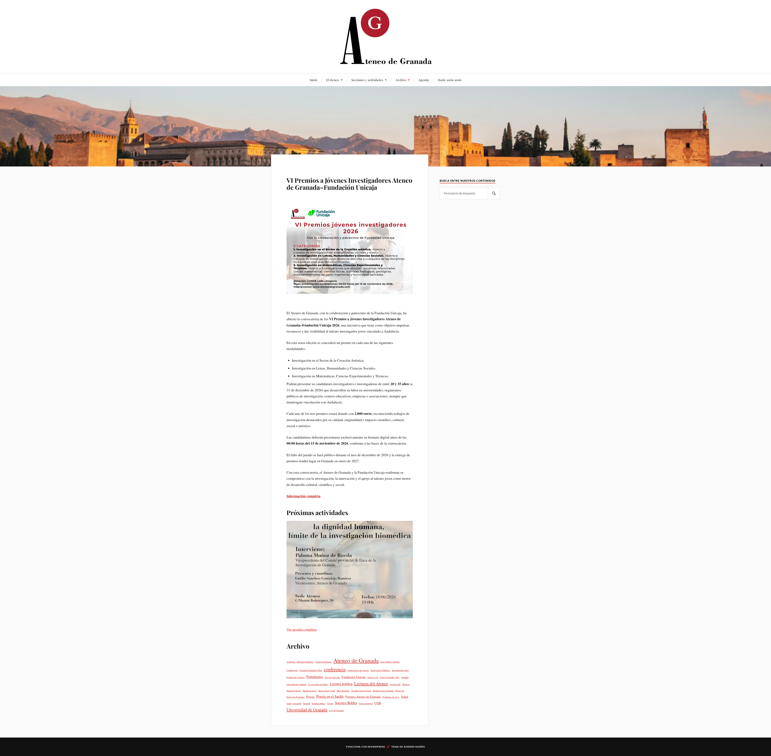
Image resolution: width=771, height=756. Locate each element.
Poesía (310, 697)
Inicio (313, 80)
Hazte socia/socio (449, 80)
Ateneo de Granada (356, 660)
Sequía (330, 703)
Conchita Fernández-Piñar (310, 670)
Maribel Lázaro (309, 690)
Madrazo (406, 684)
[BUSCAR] (494, 193)
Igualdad (404, 677)
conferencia (335, 669)
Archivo (401, 80)
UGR (377, 703)
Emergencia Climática (380, 670)
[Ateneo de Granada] (385, 36)
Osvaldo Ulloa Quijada (361, 690)
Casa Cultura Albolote (390, 661)
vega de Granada (336, 710)
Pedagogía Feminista (295, 697)
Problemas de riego (390, 697)
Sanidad (306, 703)
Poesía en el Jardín (330, 696)
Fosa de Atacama (332, 677)
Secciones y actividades (367, 80)
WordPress (376, 746)
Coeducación (292, 670)
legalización (395, 684)
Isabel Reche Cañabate (296, 684)
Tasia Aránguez (366, 703)
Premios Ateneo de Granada (363, 697)
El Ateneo (332, 80)
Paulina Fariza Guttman (383, 690)
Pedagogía (399, 690)
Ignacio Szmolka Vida (389, 677)
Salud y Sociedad (294, 703)
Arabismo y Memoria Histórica (300, 661)
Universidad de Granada (307, 709)
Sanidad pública (318, 703)
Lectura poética (341, 683)
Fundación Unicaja (354, 677)
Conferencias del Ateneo (358, 670)
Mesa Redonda (343, 690)
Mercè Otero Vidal (326, 690)
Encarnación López (400, 670)
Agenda (423, 80)
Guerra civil (372, 677)
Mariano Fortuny (294, 690)
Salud (404, 697)
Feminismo (314, 676)
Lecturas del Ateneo (371, 683)
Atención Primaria (323, 661)
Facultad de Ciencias (296, 677)
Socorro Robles (346, 702)
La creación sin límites (318, 684)
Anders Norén (414, 746)
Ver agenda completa (302, 629)
